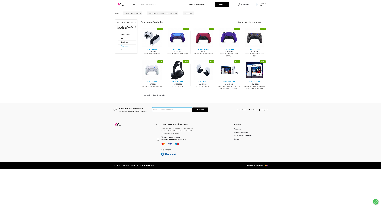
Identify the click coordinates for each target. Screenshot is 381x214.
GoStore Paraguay (129, 165)
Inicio (117, 13)
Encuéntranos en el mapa (171, 137)
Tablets (123, 38)
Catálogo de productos (133, 13)
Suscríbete (200, 109)
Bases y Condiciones (241, 132)
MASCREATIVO (260, 165)
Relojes (123, 50)
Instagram (264, 110)
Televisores (124, 42)
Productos (237, 129)
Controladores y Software (243, 136)
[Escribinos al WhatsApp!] (376, 202)
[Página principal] (121, 4)
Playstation (188, 13)
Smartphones (125, 34)
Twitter (253, 110)
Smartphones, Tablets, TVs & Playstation (163, 13)
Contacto (237, 139)
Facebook (242, 110)
